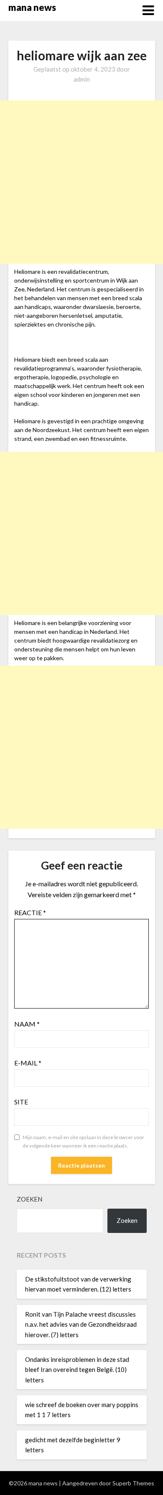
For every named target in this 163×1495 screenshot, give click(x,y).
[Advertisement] (81, 182)
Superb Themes (133, 1483)
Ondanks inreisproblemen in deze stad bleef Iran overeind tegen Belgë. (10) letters (77, 1370)
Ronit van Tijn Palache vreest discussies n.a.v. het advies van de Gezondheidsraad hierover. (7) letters (81, 1324)
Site (21, 1102)
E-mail (27, 1063)
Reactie (30, 912)
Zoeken (29, 1199)
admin (82, 79)
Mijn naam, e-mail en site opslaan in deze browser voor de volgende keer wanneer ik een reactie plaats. (83, 1141)
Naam (27, 1024)
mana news (32, 7)
